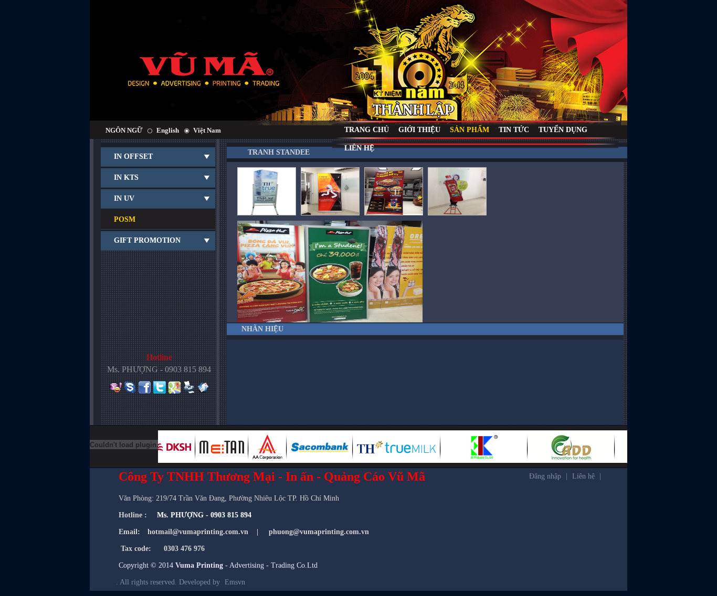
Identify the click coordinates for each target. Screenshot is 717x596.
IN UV (124, 198)
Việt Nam (207, 130)
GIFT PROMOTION (147, 240)
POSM (124, 219)
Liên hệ (583, 476)
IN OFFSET (133, 156)
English (167, 130)
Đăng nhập (545, 476)
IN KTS (126, 177)
